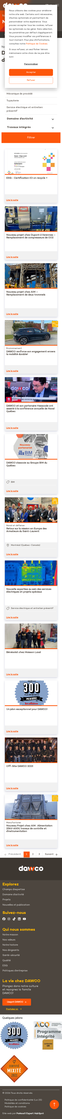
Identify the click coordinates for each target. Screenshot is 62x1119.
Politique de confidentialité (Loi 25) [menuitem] (23, 1100)
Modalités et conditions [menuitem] (17, 1103)
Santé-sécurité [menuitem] (11, 955)
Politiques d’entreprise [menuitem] (15, 970)
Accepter (31, 72)
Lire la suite (12, 200)
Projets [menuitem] (6, 899)
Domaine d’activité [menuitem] (13, 894)
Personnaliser (31, 64)
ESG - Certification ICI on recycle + (27, 178)
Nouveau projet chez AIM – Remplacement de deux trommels (25, 293)
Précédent (14, 854)
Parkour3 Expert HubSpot (30, 1113)
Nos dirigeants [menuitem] (10, 950)
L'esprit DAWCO (15, 1002)
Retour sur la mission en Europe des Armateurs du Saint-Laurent (26, 530)
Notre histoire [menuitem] (10, 945)
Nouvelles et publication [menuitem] (16, 905)
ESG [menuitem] (5, 965)
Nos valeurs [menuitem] (8, 940)
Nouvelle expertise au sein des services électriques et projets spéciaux (28, 590)
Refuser (31, 80)
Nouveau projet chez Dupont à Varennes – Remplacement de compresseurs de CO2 (31, 236)
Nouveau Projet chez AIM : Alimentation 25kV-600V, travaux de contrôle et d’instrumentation (29, 828)
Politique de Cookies (36, 44)
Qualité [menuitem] (6, 960)
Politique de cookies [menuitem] (15, 1106)
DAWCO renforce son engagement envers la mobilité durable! (30, 353)
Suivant (49, 854)
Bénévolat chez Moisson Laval (23, 652)
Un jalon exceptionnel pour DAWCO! (27, 709)
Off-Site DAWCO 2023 (19, 766)
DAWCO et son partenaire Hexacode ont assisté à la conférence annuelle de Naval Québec (30, 409)
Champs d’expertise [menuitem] (13, 889)
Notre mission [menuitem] (10, 934)
